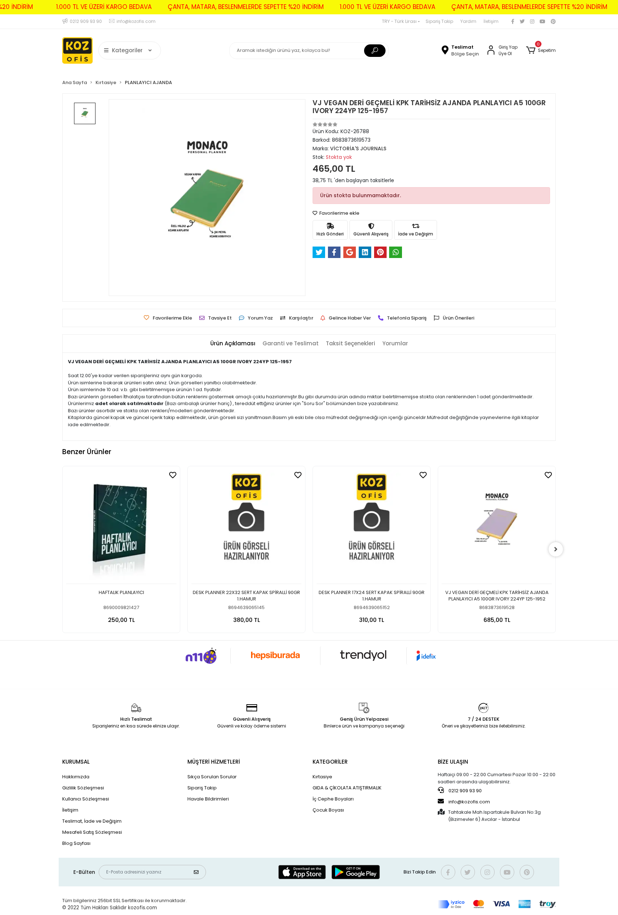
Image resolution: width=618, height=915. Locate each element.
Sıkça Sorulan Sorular (212, 776)
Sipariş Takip (439, 21)
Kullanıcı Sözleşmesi (85, 798)
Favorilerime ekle (338, 213)
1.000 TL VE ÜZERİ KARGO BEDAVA (104, 7)
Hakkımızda (75, 776)
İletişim (491, 21)
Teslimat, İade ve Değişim (92, 821)
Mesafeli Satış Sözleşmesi (92, 832)
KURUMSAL (76, 761)
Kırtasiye (322, 776)
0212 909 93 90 (464, 790)
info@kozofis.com (469, 801)
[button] (541, 50)
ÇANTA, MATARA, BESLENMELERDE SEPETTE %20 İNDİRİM (246, 7)
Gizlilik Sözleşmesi (83, 787)
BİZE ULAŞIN (453, 761)
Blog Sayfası (76, 843)
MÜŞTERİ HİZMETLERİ (213, 761)
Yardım (468, 21)
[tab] (232, 343)
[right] (555, 549)
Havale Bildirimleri (208, 798)
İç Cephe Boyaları (333, 798)
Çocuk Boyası (328, 810)
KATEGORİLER (330, 761)
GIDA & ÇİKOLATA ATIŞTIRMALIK (347, 787)
